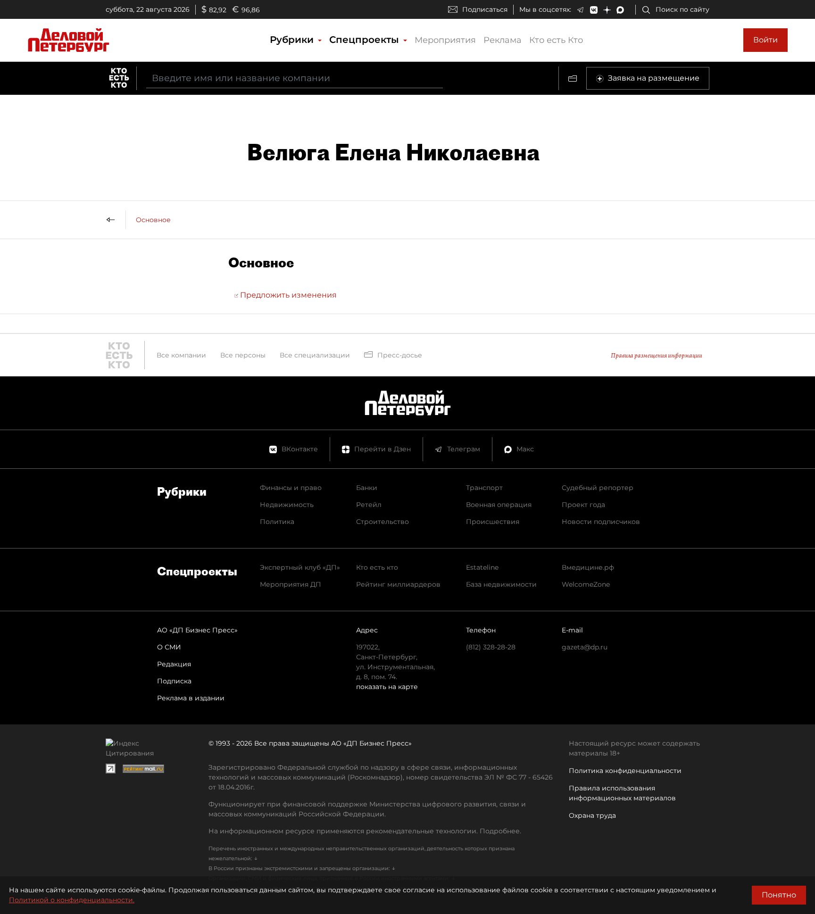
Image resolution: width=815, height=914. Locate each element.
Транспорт (484, 487)
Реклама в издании (191, 698)
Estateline (482, 567)
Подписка (174, 681)
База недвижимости (501, 584)
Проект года (583, 504)
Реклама (502, 40)
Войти (765, 39)
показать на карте (387, 686)
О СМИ (169, 647)
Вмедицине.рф (588, 567)
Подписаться (484, 9)
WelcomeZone (586, 584)
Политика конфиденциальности (625, 770)
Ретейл (369, 504)
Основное (153, 220)
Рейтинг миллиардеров (398, 584)
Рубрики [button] (293, 39)
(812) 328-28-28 (491, 647)
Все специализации (315, 355)
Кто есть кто (377, 567)
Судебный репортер (597, 487)
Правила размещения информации (656, 355)
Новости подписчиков (601, 521)
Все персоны (243, 355)
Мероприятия (445, 40)
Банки (366, 487)
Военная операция (499, 504)
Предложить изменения (287, 295)
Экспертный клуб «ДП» (300, 567)
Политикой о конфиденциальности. (71, 900)
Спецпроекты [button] (365, 39)
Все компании (181, 355)
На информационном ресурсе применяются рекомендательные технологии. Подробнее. (364, 831)
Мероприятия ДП (290, 584)
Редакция (174, 664)
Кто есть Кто (556, 40)
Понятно (779, 894)
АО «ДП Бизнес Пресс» (197, 630)
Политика (277, 521)
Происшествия (492, 521)
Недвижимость (287, 504)
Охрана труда (592, 815)
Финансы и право (291, 487)
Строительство (382, 521)
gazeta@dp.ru (584, 647)
